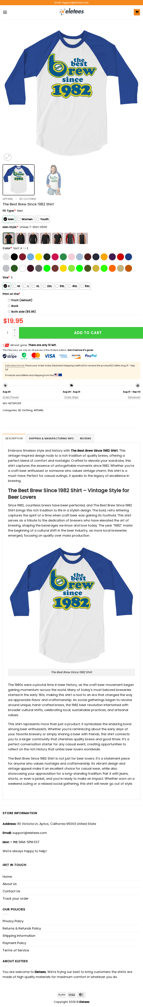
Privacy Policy (13, 921)
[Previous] (10, 93)
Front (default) (21, 300)
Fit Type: (9, 211)
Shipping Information (19, 935)
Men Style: (10, 227)
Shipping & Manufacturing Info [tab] (51, 438)
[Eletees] (71, 12)
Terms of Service (16, 950)
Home (7, 876)
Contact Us (11, 891)
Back (14, 306)
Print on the (11, 294)
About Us (10, 884)
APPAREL (8, 199)
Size (6, 277)
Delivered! (134, 397)
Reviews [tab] (85, 438)
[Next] (133, 93)
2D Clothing (27, 199)
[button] (5, 12)
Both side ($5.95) (23, 312)
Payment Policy (14, 943)
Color (7, 248)
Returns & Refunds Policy (22, 928)
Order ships (71, 397)
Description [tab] (14, 438)
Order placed (11, 397)
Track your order (16, 898)
